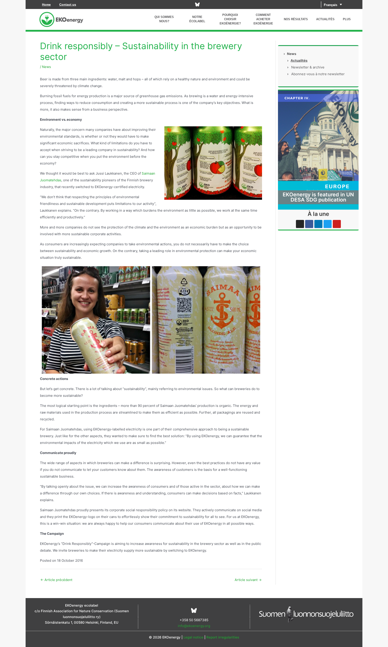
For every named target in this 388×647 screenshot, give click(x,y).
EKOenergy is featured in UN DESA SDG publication (318, 197)
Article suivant (248, 580)
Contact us (67, 4)
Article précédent (56, 580)
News (46, 67)
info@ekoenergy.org (194, 626)
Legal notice (193, 637)
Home (46, 4)
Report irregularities (222, 637)
